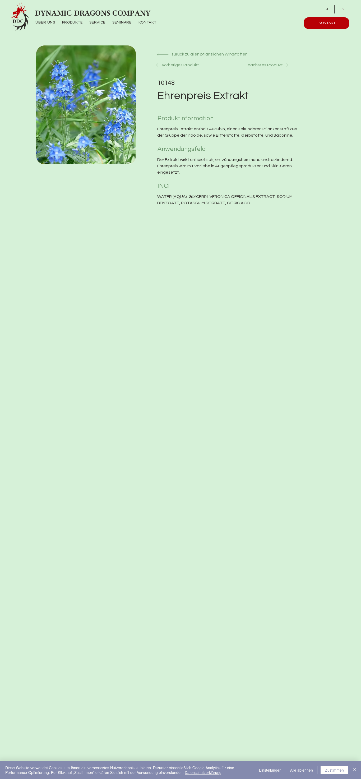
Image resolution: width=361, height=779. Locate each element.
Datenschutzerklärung (203, 772)
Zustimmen (334, 770)
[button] (76, 22)
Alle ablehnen (301, 770)
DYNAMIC (54, 14)
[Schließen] (354, 770)
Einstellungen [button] (270, 770)
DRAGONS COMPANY (112, 14)
